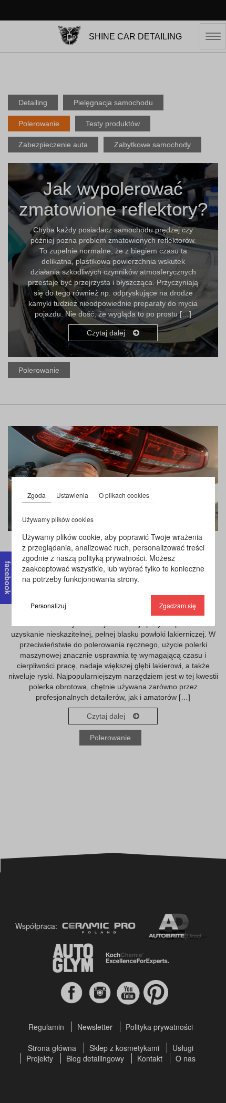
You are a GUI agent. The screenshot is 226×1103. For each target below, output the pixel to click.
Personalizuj (48, 605)
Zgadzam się (177, 605)
